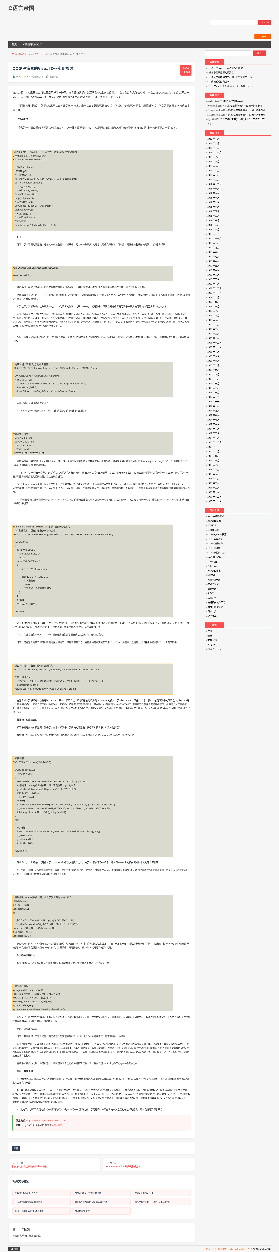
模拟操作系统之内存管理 (26, 1192)
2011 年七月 (213, 202)
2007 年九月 (213, 411)
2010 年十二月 (214, 234)
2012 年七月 (213, 157)
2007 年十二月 (214, 397)
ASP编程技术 (214, 521)
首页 (14, 44)
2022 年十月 (213, 139)
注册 (209, 631)
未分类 (210, 593)
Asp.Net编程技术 (215, 516)
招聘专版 (212, 589)
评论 (212, 644)
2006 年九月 (213, 456)
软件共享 (212, 616)
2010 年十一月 (214, 238)
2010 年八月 (213, 252)
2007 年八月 (213, 415)
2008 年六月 (213, 370)
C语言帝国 (57, 1125)
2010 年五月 (213, 266)
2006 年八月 (213, 460)
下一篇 (123, 1165)
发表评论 (54, 76)
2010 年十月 (213, 243)
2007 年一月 (213, 438)
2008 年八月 (213, 361)
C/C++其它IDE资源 (217, 534)
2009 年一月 (213, 338)
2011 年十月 (213, 189)
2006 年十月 (213, 451)
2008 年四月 (213, 379)
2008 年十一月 (214, 347)
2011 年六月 (213, 207)
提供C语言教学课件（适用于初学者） (242, 106)
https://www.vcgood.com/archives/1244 (45, 1120)
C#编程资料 (213, 530)
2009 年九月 (213, 302)
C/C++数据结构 (215, 543)
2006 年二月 (213, 488)
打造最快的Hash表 (233, 101)
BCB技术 (211, 525)
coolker (210, 101)
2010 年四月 (213, 270)
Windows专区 (213, 580)
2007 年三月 (213, 429)
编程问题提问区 (215, 607)
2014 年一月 (213, 143)
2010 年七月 (213, 256)
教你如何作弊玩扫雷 (144, 1192)
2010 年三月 (213, 275)
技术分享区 (213, 584)
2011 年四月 (213, 216)
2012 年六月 (213, 161)
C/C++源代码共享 (43, 54)
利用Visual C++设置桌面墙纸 (88, 1192)
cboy (18, 76)
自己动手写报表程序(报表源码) (29, 1201)
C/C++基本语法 (215, 539)
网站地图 (222, 1249)
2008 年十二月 (214, 343)
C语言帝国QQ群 (32, 44)
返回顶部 (14, 1249)
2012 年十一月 (214, 152)
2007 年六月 (213, 424)
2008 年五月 (213, 374)
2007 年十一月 (214, 401)
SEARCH (264, 22)
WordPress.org (214, 649)
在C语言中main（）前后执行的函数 (225, 68)
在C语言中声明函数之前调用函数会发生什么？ (230, 77)
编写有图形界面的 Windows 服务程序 (92, 1201)
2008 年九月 (213, 356)
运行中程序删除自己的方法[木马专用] (152, 1201)
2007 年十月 (213, 406)
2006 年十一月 (214, 447)
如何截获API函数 (82, 1210)
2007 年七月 (213, 420)
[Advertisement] (101, 11)
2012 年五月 (213, 166)
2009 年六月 (213, 315)
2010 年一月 (213, 284)
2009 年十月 (213, 297)
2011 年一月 (213, 229)
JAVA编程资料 (214, 557)
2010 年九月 (213, 247)
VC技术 (211, 575)
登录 (24, 1235)
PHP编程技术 (214, 571)
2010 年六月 (213, 261)
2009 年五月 (213, 320)
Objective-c (212, 566)
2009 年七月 (213, 311)
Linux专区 (212, 561)
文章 (212, 640)
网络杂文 (212, 611)
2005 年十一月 (214, 501)
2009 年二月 (213, 333)
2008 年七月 (213, 365)
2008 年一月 (213, 392)
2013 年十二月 (214, 148)
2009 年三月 (213, 329)
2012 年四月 (213, 170)
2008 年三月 (213, 383)
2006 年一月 (213, 492)
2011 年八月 (213, 198)
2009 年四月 (213, 324)
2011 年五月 (213, 211)
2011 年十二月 (214, 184)
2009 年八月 (213, 306)
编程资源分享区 (25, 54)
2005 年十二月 (214, 497)
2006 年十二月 (214, 442)
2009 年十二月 (214, 288)
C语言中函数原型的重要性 (220, 72)
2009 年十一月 (214, 293)
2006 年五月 (213, 474)
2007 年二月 (213, 433)
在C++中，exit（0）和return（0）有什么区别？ (230, 86)
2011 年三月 (213, 220)
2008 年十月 (213, 352)
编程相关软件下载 (216, 602)
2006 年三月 (213, 483)
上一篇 (29, 1165)
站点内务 (212, 598)
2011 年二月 (213, 225)
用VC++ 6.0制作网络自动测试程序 (30, 1210)
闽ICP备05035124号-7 (240, 1249)
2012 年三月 (213, 175)
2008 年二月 (213, 388)
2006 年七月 (213, 465)
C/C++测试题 (213, 548)
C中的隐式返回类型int (218, 81)
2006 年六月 (213, 469)
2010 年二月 (213, 279)
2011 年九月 (213, 193)
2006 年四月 (213, 478)
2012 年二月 (213, 179)
